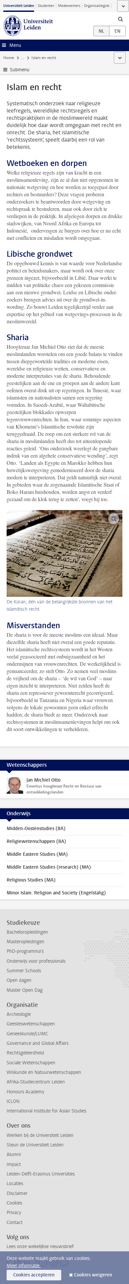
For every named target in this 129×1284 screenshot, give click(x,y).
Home (8, 57)
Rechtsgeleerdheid (25, 1053)
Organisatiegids (96, 5)
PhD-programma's (25, 951)
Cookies (14, 1203)
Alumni (14, 1154)
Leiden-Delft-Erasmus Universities (41, 1174)
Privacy (14, 1212)
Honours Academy (25, 1092)
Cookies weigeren (93, 1275)
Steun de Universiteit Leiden (35, 1145)
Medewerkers (69, 5)
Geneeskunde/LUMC (27, 1034)
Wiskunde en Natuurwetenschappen (44, 1072)
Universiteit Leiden (18, 5)
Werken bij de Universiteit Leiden (40, 1135)
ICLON (13, 1101)
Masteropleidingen (25, 942)
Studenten (46, 5)
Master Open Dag (25, 990)
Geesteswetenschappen (31, 1024)
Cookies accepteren (34, 1275)
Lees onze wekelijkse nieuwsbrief (40, 1246)
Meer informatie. (24, 1266)
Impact (14, 1164)
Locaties (15, 1183)
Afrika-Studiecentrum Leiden (36, 1082)
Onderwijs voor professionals (36, 961)
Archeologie (19, 1014)
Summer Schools (24, 971)
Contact (14, 1222)
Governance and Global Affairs (37, 1043)
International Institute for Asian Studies (46, 1111)
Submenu (19, 70)
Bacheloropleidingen (27, 932)
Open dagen (19, 980)
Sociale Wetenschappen (31, 1063)
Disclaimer (17, 1193)
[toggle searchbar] (120, 19)
